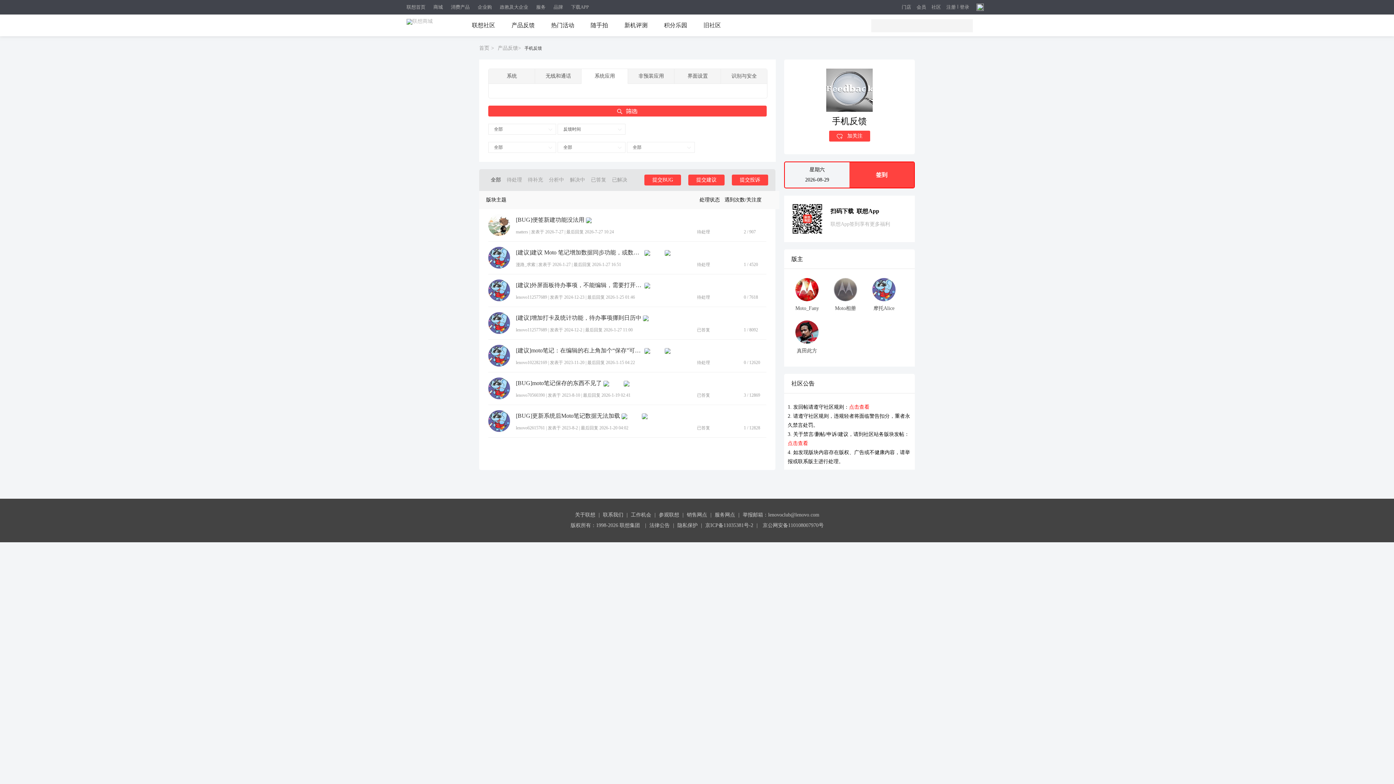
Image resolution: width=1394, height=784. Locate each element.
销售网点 (697, 515)
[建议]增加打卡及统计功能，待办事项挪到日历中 (578, 318)
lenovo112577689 (531, 297)
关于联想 (585, 515)
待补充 (535, 180)
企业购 (485, 7)
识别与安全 (744, 76)
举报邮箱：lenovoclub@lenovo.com (781, 515)
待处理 (514, 180)
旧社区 (712, 25)
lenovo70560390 (530, 395)
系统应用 (605, 76)
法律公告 (659, 525)
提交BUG (662, 180)
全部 (498, 129)
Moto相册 (845, 308)
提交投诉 (750, 180)
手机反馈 (533, 48)
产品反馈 (523, 25)
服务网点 (725, 515)
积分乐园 (675, 25)
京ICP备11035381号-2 (729, 525)
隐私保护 (687, 525)
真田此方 (807, 351)
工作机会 (641, 515)
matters (522, 231)
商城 (438, 7)
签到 (882, 175)
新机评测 (636, 25)
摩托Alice (883, 308)
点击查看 (859, 407)
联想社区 (483, 25)
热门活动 (562, 25)
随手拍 (599, 25)
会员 (921, 7)
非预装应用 (651, 76)
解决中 (577, 180)
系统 (512, 76)
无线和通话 (558, 76)
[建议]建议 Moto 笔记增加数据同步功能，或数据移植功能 (579, 253)
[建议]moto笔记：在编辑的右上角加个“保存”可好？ (579, 351)
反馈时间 (572, 129)
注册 (951, 7)
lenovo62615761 (530, 427)
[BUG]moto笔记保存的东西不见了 (559, 383)
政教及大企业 (514, 7)
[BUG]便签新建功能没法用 (550, 220)
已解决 (619, 180)
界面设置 (698, 76)
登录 (964, 7)
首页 (484, 48)
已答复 (598, 180)
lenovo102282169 (531, 362)
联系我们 (613, 515)
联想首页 (416, 7)
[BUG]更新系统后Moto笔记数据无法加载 (568, 416)
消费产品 (460, 7)
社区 (936, 7)
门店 (906, 7)
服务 (541, 7)
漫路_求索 (525, 264)
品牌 (558, 7)
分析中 (556, 180)
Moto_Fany (807, 308)
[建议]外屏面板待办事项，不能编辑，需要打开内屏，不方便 (579, 285)
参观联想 (669, 515)
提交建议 (706, 180)
